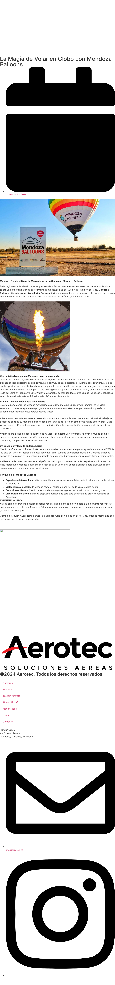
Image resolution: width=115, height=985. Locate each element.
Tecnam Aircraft (11, 695)
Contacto (8, 721)
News (6, 715)
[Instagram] (60, 975)
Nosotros (8, 683)
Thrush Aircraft (11, 702)
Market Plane (10, 708)
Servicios (7, 689)
